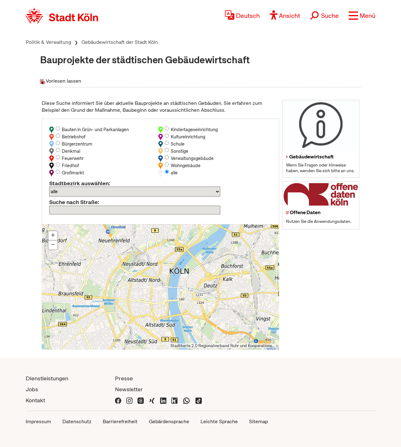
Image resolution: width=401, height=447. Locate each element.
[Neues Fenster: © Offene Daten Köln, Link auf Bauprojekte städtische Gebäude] (321, 194)
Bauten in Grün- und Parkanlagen (95, 129)
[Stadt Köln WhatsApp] (186, 400)
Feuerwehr (73, 158)
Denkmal (71, 151)
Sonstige (179, 151)
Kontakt (35, 400)
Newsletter (129, 389)
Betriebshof (74, 137)
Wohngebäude (185, 165)
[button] (362, 15)
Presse (124, 378)
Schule (178, 144)
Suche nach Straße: (74, 202)
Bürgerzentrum (77, 144)
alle (174, 173)
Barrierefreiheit (120, 421)
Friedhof (70, 165)
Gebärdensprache (169, 421)
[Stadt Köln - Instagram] (129, 400)
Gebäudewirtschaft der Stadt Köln (119, 42)
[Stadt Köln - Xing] (152, 400)
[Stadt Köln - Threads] (141, 400)
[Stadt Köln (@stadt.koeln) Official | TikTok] (198, 400)
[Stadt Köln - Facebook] (118, 400)
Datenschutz (76, 421)
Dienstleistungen (47, 378)
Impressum (38, 421)
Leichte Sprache (219, 421)
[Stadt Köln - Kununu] (174, 400)
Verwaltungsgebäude (192, 158)
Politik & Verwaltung (48, 42)
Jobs (32, 389)
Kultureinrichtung (188, 137)
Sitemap (258, 421)
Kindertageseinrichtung (194, 129)
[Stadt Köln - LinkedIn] (163, 400)
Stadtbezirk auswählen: (79, 183)
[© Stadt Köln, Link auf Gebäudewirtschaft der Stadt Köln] (321, 125)
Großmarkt (73, 173)
